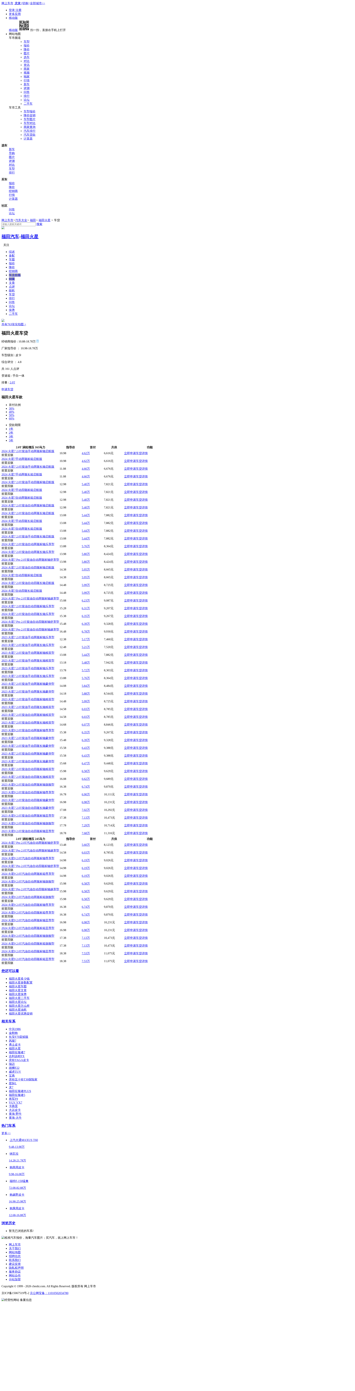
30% (11, 408)
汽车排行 (30, 130)
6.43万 (86, 747)
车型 (27, 41)
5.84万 (86, 685)
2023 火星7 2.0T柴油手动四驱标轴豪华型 (27, 738)
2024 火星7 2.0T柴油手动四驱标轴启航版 (27, 482)
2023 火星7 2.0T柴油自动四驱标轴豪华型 (27, 800)
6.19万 (86, 860)
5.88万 (86, 693)
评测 (27, 88)
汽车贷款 (30, 134)
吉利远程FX (17, 1056)
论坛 (27, 99)
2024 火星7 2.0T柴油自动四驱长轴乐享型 (27, 614)
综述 (12, 251)
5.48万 (86, 662)
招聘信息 (15, 1256)
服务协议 (15, 1271)
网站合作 (15, 1275)
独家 (27, 76)
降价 (27, 49)
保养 (12, 309)
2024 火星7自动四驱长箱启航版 (21, 590)
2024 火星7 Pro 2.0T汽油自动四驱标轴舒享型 (30, 866)
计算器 (28, 138)
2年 (11, 432)
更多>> (6, 1133)
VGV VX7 (15, 1102)
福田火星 (44, 220)
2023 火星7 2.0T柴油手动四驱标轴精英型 (27, 699)
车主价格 (15, 275)
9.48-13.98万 (17, 1146)
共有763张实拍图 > (13, 324)
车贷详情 (142, 453)
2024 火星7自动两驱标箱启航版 (21, 497)
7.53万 (86, 953)
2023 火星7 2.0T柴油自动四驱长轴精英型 (27, 776)
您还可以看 (10, 971)
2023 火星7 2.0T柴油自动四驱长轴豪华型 (27, 807)
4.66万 (86, 468)
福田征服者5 (17, 1095)
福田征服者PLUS (20, 1091)
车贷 (12, 294)
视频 (27, 72)
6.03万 (86, 709)
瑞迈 (12, 1063)
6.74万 (86, 786)
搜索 (39, 224)
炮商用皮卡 (17, 1167)
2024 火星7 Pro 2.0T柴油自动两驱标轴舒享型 (30, 559)
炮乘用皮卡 (17, 1208)
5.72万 (86, 670)
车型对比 (30, 123)
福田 (33, 220)
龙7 (11, 1087)
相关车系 (8, 1021)
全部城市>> (37, 3)
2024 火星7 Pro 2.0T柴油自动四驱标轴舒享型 (30, 621)
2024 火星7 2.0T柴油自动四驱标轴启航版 (27, 567)
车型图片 (30, 119)
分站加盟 (15, 1279)
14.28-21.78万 (17, 1160)
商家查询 (30, 127)
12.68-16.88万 (17, 1215)
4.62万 (86, 453)
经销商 (13, 191)
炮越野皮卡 (17, 1194)
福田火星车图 (18, 986)
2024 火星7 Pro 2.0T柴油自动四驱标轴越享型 (30, 629)
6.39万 (86, 623)
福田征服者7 (17, 1052)
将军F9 (13, 1098)
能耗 (12, 290)
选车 (27, 57)
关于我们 (15, 1248)
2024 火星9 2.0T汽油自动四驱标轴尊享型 (27, 904)
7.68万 (86, 833)
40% (11, 411)
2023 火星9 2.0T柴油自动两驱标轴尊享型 (27, 730)
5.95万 (86, 569)
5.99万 (86, 585)
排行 (27, 95)
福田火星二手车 (19, 998)
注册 (18, 10)
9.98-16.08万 (17, 1174)
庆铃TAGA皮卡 (19, 1060)
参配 (12, 255)
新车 (27, 84)
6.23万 (86, 600)
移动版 (13, 17)
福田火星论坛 (18, 1001)
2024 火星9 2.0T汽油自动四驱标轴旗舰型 (27, 935)
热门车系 (8, 1126)
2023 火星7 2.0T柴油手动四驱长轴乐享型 (27, 676)
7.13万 (86, 817)
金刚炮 (13, 1032)
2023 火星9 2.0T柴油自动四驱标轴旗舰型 (27, 823)
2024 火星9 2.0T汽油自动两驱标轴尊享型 (27, 858)
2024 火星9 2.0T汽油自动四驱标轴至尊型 (27, 951)
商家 (27, 68)
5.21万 (86, 647)
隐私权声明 (16, 1267)
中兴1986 (15, 1029)
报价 (27, 45)
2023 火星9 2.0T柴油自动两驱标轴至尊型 (27, 815)
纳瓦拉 (14, 1153)
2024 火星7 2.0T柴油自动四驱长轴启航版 (27, 583)
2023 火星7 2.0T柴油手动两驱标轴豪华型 (27, 683)
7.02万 (86, 809)
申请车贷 (7, 389)
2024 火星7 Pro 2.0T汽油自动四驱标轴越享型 (30, 889)
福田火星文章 (18, 990)
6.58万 (86, 771)
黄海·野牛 (15, 1113)
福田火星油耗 (18, 1009)
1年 (11, 428)
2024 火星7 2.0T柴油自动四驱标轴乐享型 (27, 606)
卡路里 (13, 1106)
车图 (12, 259)
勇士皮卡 (15, 1044)
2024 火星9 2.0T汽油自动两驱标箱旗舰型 (27, 897)
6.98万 (86, 802)
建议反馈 (15, 1263)
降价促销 (30, 115)
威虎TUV (15, 1071)
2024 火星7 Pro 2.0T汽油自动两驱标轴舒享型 (30, 842)
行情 (27, 80)
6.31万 (86, 608)
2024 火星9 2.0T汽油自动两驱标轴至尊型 (27, 920)
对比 (27, 61)
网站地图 (15, 1252)
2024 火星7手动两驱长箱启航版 (21, 474)
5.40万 (86, 484)
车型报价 (30, 111)
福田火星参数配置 (21, 982)
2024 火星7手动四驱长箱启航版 (21, 521)
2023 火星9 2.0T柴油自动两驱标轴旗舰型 (27, 784)
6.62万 (86, 778)
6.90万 (86, 794)
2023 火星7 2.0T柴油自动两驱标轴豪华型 (27, 753)
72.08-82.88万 (17, 1187)
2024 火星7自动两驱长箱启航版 (21, 528)
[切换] (25, 3)
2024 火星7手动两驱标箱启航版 (21, 458)
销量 (12, 278)
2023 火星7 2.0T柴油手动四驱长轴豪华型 (27, 745)
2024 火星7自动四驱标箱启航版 (21, 575)
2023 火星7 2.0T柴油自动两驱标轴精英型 (27, 714)
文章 (12, 282)
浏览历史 (8, 1223)
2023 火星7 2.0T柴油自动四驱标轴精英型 (27, 769)
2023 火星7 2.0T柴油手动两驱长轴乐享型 (27, 645)
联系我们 (15, 1260)
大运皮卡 (15, 1109)
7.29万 (86, 825)
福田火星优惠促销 (21, 1013)
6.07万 (86, 724)
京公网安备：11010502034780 (49, 1293)
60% (11, 418)
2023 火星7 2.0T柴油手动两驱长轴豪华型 (27, 691)
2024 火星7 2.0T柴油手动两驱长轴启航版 (27, 466)
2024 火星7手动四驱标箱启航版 (21, 489)
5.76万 (86, 546)
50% (11, 415)
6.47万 (86, 763)
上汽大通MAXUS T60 (24, 1140)
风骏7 (12, 1040)
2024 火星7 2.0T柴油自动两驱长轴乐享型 (27, 552)
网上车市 (7, 3)
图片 (27, 53)
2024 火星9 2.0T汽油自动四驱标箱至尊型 (27, 959)
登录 (12, 10)
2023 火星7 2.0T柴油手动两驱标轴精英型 (27, 652)
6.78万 (86, 631)
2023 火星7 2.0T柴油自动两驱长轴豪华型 (27, 761)
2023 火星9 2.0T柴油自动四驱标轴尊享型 (27, 792)
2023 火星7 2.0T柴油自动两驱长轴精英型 (27, 722)
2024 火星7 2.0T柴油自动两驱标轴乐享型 (27, 544)
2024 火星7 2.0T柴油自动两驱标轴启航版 (27, 505)
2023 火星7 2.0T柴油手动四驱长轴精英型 (27, 707)
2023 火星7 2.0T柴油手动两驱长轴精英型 (27, 660)
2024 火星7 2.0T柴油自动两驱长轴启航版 (27, 513)
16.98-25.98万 (17, 1201)
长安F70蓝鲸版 (18, 1036)
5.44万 (86, 515)
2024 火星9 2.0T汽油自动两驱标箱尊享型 (27, 873)
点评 (12, 286)
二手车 (28, 103)
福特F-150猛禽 (19, 1181)
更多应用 (15, 14)
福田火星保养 (18, 994)
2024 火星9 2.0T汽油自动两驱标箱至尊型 (27, 928)
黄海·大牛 (15, 1117)
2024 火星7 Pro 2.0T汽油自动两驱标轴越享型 (30, 850)
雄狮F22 (14, 1067)
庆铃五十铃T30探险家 (23, 1079)
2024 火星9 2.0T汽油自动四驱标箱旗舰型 (27, 943)
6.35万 (86, 616)
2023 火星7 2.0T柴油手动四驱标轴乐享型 (27, 668)
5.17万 (86, 639)
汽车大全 (21, 220)
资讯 (27, 64)
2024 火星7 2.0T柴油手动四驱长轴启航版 (27, 536)
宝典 (12, 1075)
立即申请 (130, 453)
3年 (11, 436)
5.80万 (86, 554)
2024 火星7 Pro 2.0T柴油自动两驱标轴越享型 (30, 598)
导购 (12, 153)
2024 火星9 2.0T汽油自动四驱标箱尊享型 (27, 912)
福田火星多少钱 (19, 978)
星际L (13, 1083)
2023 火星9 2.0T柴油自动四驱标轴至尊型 (27, 831)
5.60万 (86, 844)
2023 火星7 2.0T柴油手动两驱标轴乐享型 (27, 637)
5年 (11, 440)
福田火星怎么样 (19, 1005)
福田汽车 (10, 236)
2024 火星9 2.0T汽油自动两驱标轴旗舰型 (27, 881)
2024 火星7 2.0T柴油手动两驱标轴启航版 (27, 451)
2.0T (12, 382)
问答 (27, 92)
